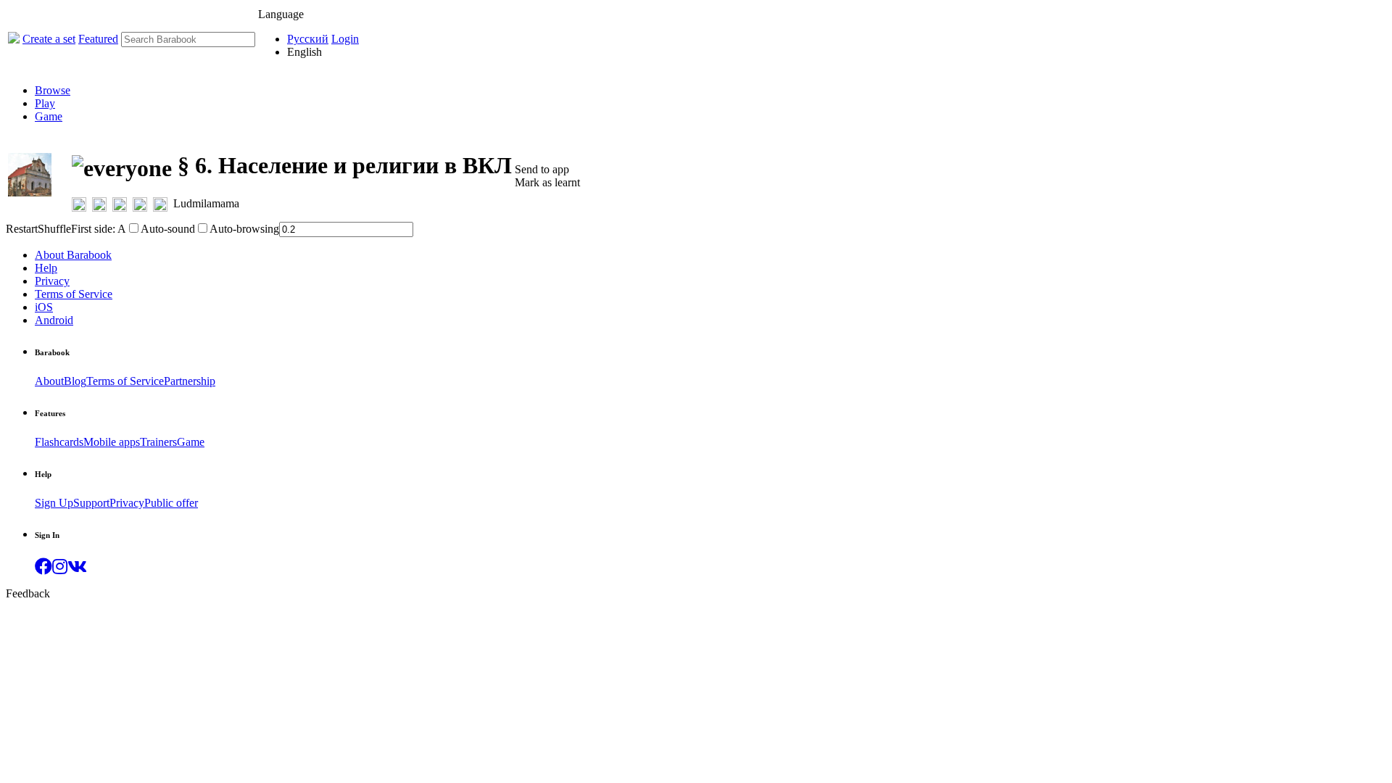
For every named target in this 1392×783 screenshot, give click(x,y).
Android (54, 320)
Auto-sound (168, 229)
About (49, 381)
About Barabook (73, 255)
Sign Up (54, 503)
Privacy (52, 281)
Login (345, 39)
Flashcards (59, 442)
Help (46, 268)
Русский (307, 39)
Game (48, 116)
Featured (98, 39)
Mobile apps (111, 442)
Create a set (48, 39)
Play (45, 103)
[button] (43, 569)
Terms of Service (73, 294)
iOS (44, 307)
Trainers (158, 442)
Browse (52, 90)
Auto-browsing (244, 229)
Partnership (189, 381)
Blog (75, 381)
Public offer (171, 503)
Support (91, 503)
